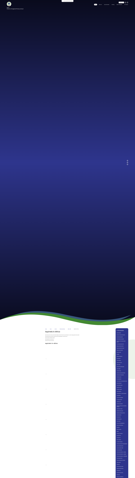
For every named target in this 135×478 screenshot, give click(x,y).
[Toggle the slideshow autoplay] (127, 164)
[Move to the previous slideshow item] (127, 162)
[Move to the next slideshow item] (127, 160)
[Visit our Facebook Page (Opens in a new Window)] (125, 2)
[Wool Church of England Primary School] (9, 4)
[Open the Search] (127, 2)
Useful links (121, 2)
